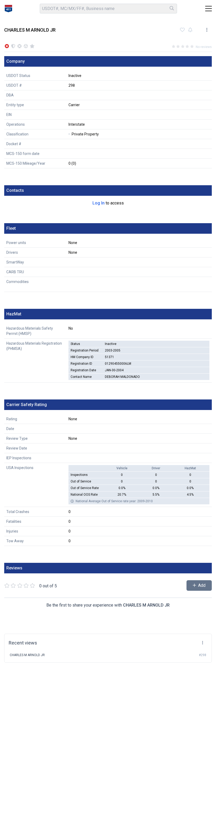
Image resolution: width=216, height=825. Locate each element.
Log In (98, 203)
